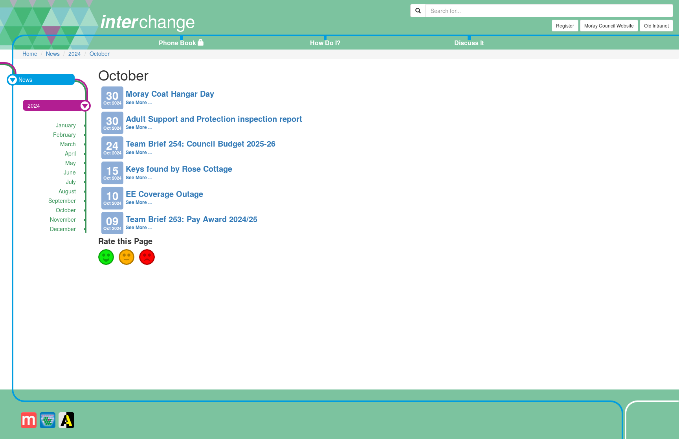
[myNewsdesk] (29, 420)
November (63, 219)
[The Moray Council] (47, 420)
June (70, 172)
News (53, 53)
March (68, 144)
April (70, 153)
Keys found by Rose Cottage (179, 168)
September (62, 200)
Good (106, 257)
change (147, 20)
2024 (74, 53)
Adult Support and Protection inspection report (214, 118)
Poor (147, 257)
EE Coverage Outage (164, 193)
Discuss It (469, 43)
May (70, 163)
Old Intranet (656, 25)
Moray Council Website (609, 25)
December (63, 229)
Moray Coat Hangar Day (170, 93)
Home (29, 53)
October (100, 53)
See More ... (139, 102)
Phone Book (177, 43)
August (67, 191)
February (64, 134)
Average (126, 257)
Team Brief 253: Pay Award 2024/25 (191, 218)
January (66, 125)
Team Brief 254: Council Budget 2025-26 (200, 143)
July (71, 182)
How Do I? (325, 43)
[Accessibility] (66, 420)
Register (565, 25)
